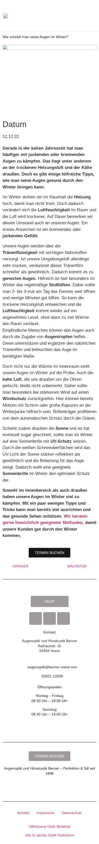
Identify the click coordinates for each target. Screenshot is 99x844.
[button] (83, 16)
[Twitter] (63, 618)
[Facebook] (35, 618)
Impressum (46, 813)
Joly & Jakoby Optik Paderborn (49, 835)
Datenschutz (72, 813)
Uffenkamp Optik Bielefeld (49, 826)
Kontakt (23, 813)
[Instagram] (49, 618)
